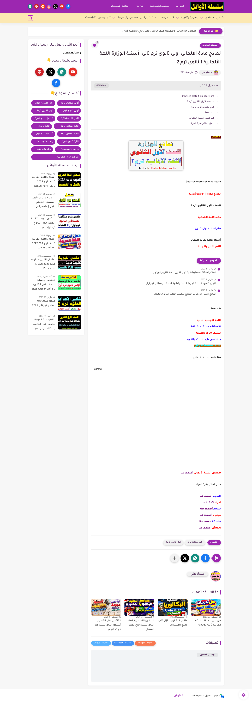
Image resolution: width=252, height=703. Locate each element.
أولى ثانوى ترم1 (70, 111)
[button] (205, 558)
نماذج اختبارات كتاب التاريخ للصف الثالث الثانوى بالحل (185, 294)
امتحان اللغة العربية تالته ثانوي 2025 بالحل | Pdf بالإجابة (43, 182)
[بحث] (30, 18)
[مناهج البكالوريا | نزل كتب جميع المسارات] (173, 607)
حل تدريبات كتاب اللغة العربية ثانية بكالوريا (208, 623)
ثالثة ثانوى (44, 126)
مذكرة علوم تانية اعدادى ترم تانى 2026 (43, 303)
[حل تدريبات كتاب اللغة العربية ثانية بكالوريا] (206, 607)
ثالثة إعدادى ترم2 (70, 126)
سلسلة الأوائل (182, 696)
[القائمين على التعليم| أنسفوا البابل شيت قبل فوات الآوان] (106, 607)
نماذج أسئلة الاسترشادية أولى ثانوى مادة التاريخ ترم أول (184, 273)
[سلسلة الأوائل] (207, 6)
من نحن (139, 6)
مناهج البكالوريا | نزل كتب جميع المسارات (173, 623)
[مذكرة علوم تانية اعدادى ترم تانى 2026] (69, 303)
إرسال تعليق (207, 655)
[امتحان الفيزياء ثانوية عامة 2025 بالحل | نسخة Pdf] (69, 262)
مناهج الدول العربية (68, 157)
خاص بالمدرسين (70, 149)
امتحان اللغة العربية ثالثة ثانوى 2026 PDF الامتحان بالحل (43, 243)
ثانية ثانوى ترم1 (70, 141)
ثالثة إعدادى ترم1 (44, 118)
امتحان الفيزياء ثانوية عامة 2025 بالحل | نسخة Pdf (43, 264)
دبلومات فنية (44, 149)
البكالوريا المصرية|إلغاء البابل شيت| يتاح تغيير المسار (141, 625)
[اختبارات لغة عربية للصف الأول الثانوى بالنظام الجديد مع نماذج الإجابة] (69, 322)
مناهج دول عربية (127, 17)
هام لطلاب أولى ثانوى (202, 107)
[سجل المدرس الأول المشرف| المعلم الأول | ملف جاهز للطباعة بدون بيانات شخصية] (69, 200)
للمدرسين (104, 17)
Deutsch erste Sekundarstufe (198, 96)
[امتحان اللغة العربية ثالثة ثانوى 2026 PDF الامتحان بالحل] (69, 241)
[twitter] (55, 6)
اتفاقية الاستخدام (120, 6)
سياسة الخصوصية (159, 6)
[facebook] (68, 6)
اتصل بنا (180, 6)
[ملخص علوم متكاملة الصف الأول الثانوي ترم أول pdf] (69, 221)
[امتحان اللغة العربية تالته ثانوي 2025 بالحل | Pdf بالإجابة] (69, 179)
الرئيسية (90, 17)
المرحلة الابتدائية (70, 118)
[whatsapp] (30, 6)
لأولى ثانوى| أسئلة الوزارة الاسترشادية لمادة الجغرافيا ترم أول (181, 283)
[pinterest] (36, 6)
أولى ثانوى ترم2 (173, 542)
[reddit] (42, 6)
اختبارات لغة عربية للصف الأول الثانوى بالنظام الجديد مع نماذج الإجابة (44, 325)
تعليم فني (146, 17)
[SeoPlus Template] (222, 696)
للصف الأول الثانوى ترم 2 (200, 101)
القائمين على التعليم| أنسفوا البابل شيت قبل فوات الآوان (107, 625)
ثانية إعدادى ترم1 (70, 134)
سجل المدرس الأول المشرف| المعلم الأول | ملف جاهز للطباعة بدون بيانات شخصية (43, 203)
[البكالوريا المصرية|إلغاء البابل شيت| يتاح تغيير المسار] (139, 607)
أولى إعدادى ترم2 (44, 103)
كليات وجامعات (164, 17)
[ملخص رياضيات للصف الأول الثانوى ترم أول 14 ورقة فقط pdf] (69, 282)
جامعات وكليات (45, 141)
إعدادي (209, 17)
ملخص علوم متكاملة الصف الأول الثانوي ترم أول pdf (43, 223)
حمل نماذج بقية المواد (202, 123)
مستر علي (207, 72)
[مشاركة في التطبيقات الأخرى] (174, 558)
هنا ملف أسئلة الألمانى (201, 118)
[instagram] (49, 6)
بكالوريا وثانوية (189, 17)
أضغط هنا (187, 473)
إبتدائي (220, 17)
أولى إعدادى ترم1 (70, 103)
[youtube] (61, 6)
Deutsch (209, 112)
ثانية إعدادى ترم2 (44, 134)
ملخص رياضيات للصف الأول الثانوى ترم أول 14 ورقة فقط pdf (43, 285)
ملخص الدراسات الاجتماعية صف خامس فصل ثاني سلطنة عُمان (159, 31)
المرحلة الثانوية (210, 45)
